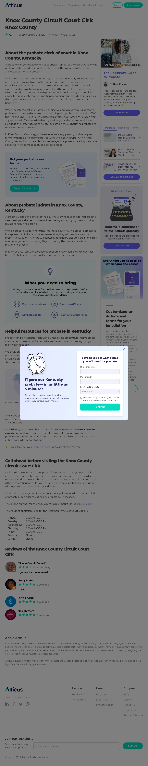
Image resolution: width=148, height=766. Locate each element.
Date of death (86, 377)
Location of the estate (89, 387)
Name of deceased (88, 367)
